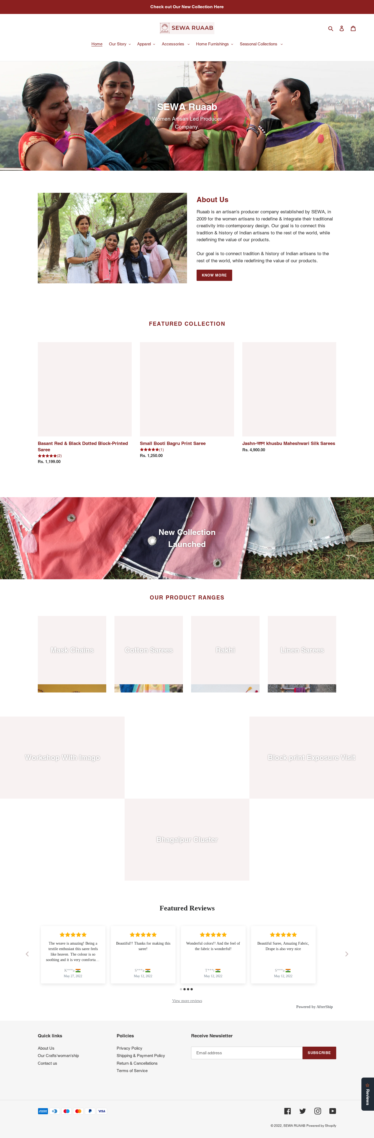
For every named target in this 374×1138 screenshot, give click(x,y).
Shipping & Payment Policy (141, 1055)
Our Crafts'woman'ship (58, 1055)
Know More (214, 275)
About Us (46, 1048)
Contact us (47, 1063)
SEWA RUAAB (294, 1126)
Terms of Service (132, 1070)
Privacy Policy (129, 1048)
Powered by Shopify (321, 1126)
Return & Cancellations (137, 1063)
